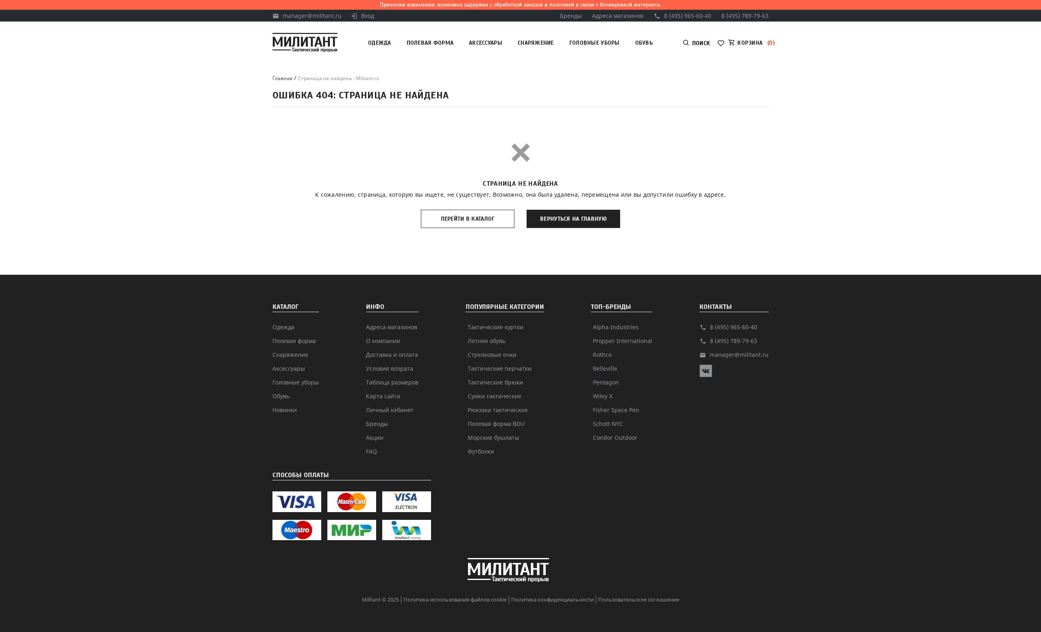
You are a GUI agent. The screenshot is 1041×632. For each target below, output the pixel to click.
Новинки (284, 410)
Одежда (379, 42)
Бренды (571, 16)
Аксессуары (485, 42)
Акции (374, 437)
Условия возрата (389, 368)
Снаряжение (536, 42)
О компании (383, 341)
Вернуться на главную (573, 218)
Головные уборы (594, 42)
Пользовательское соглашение (638, 599)
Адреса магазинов (617, 16)
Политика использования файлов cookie (455, 599)
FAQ (371, 451)
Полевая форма (430, 42)
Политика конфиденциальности (552, 599)
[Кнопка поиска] (790, 43)
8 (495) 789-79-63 (745, 16)
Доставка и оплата (392, 354)
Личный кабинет (390, 410)
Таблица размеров (392, 382)
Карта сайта (383, 396)
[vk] (705, 375)
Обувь (644, 42)
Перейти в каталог (468, 218)
